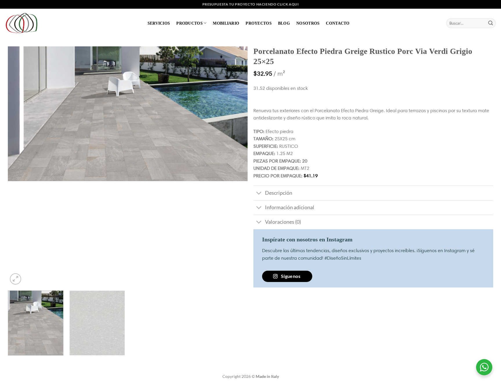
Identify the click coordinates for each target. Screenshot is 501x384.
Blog (284, 23)
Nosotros (308, 23)
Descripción (278, 193)
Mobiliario (226, 23)
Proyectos (259, 23)
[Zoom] (15, 279)
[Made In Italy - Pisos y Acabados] (23, 23)
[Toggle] (259, 194)
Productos (189, 23)
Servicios (159, 23)
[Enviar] (490, 23)
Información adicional (289, 207)
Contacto (337, 23)
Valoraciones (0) (283, 222)
